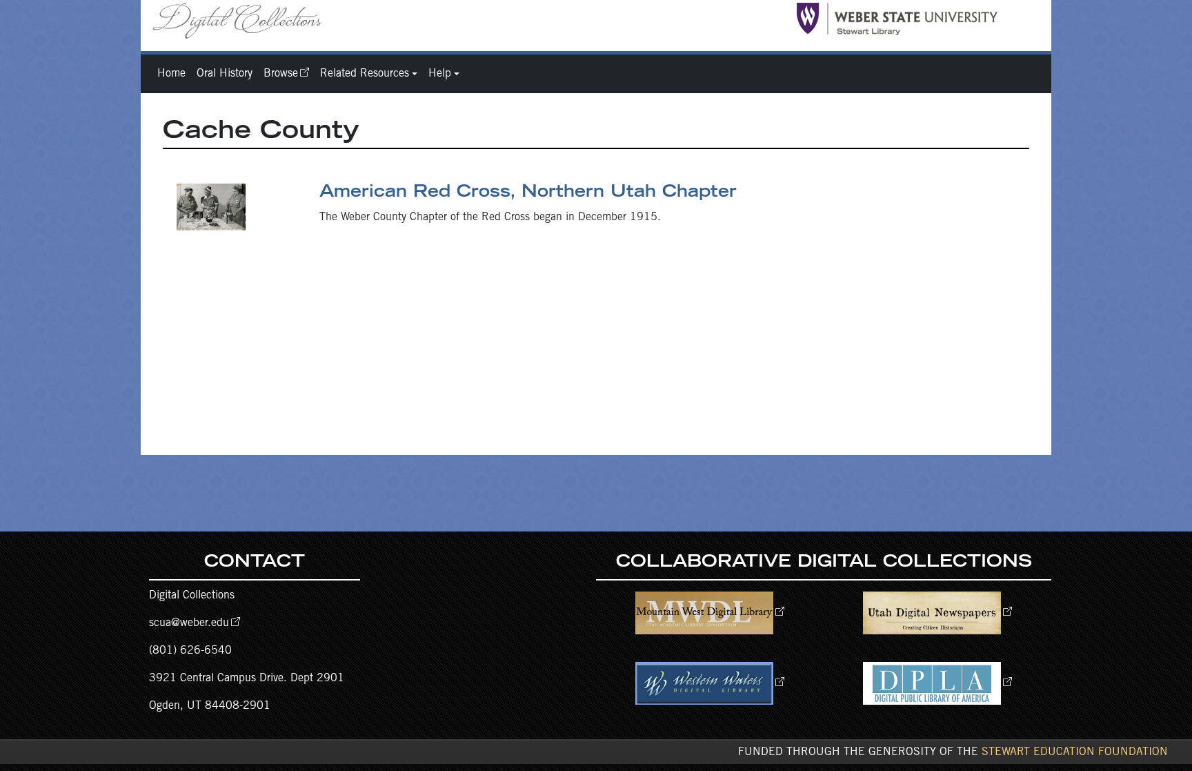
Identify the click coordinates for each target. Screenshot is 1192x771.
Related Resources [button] (364, 73)
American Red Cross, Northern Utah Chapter (528, 193)
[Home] (242, 20)
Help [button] (439, 73)
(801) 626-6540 (190, 650)
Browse (281, 73)
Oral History (224, 73)
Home (171, 73)
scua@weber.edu (189, 623)
